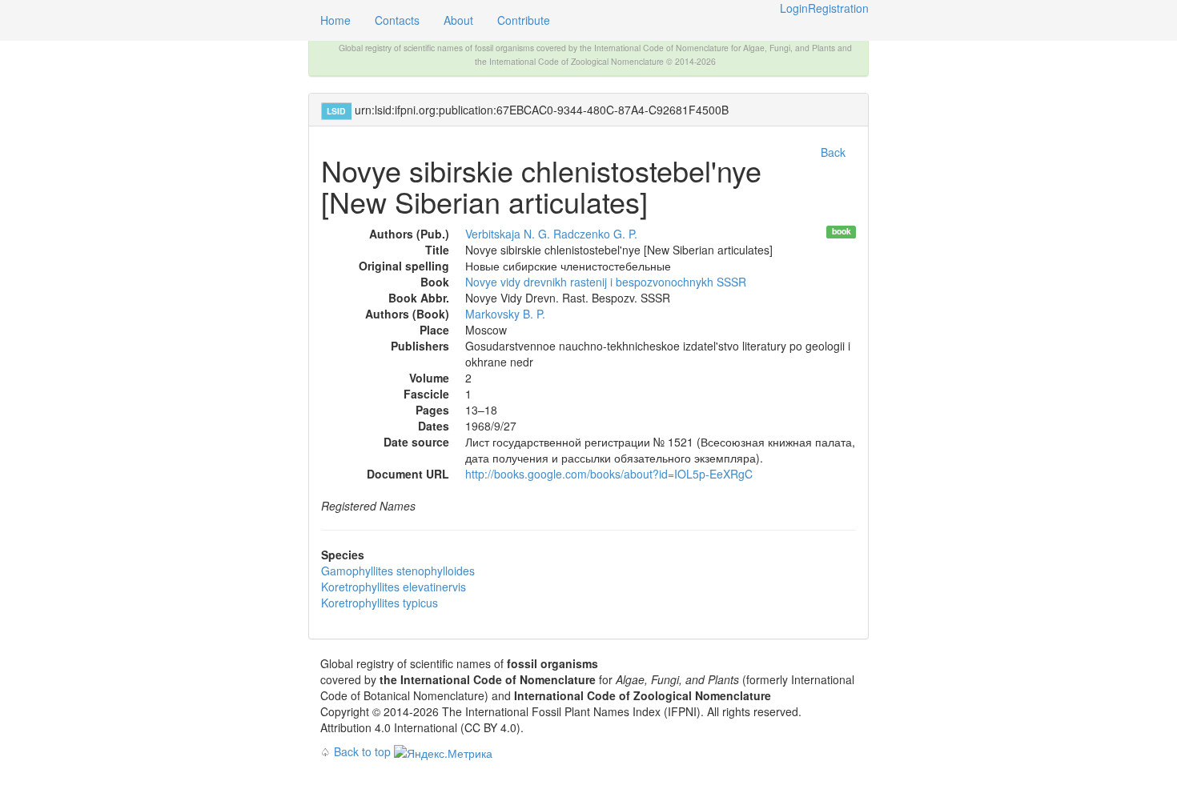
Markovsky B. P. (505, 314)
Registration (838, 8)
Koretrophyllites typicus (379, 603)
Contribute (523, 20)
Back (833, 152)
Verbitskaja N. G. (507, 234)
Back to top (362, 751)
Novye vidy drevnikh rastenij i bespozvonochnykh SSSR (605, 282)
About (458, 20)
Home (335, 20)
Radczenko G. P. (595, 234)
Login (794, 8)
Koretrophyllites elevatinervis (393, 587)
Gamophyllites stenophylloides (398, 571)
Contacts (397, 20)
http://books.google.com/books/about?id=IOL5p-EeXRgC (609, 474)
